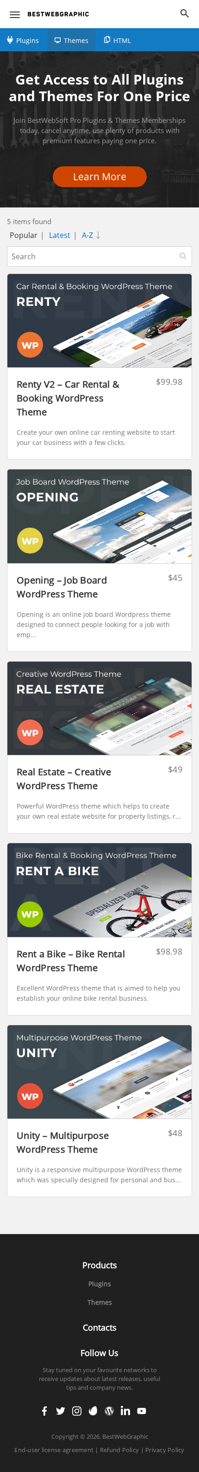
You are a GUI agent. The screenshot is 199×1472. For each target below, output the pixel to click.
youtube (141, 1411)
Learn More (102, 176)
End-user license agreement (53, 1450)
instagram (77, 1411)
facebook (44, 1411)
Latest (59, 235)
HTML (122, 40)
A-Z (88, 235)
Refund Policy (119, 1450)
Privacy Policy (165, 1450)
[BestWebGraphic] (58, 14)
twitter (60, 1411)
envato (93, 1411)
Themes (76, 40)
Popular (23, 235)
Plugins (27, 40)
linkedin (125, 1411)
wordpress (109, 1411)
